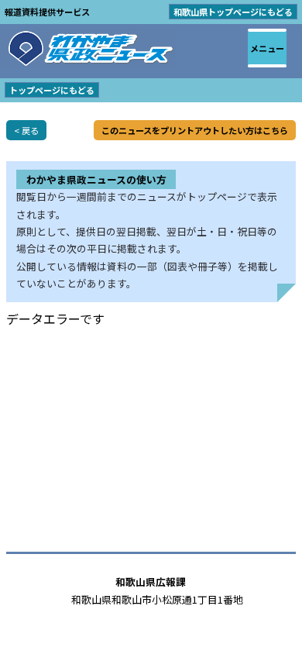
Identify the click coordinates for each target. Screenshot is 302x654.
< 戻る (26, 130)
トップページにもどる (51, 90)
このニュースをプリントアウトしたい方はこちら (194, 130)
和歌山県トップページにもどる (233, 11)
